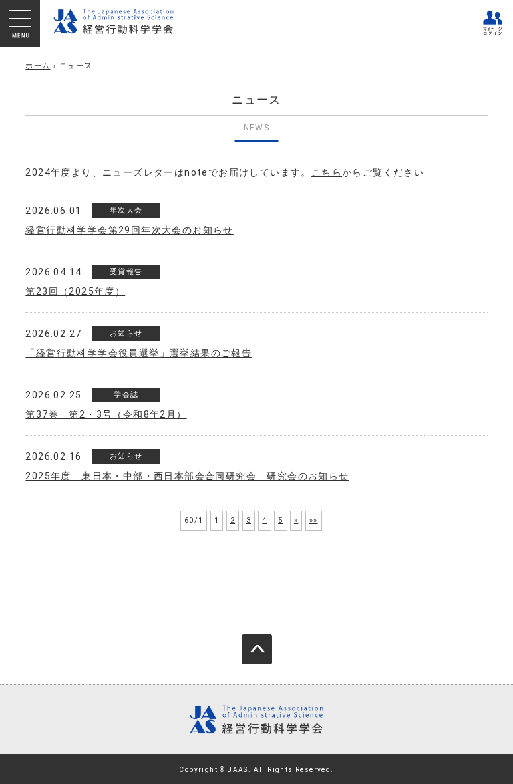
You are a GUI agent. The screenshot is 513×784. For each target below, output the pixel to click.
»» (313, 520)
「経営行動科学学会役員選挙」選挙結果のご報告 (138, 353)
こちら (326, 172)
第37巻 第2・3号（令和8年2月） (105, 414)
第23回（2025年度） (75, 291)
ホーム (37, 65)
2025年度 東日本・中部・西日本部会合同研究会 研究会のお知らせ (187, 476)
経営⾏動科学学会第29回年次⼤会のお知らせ (129, 230)
